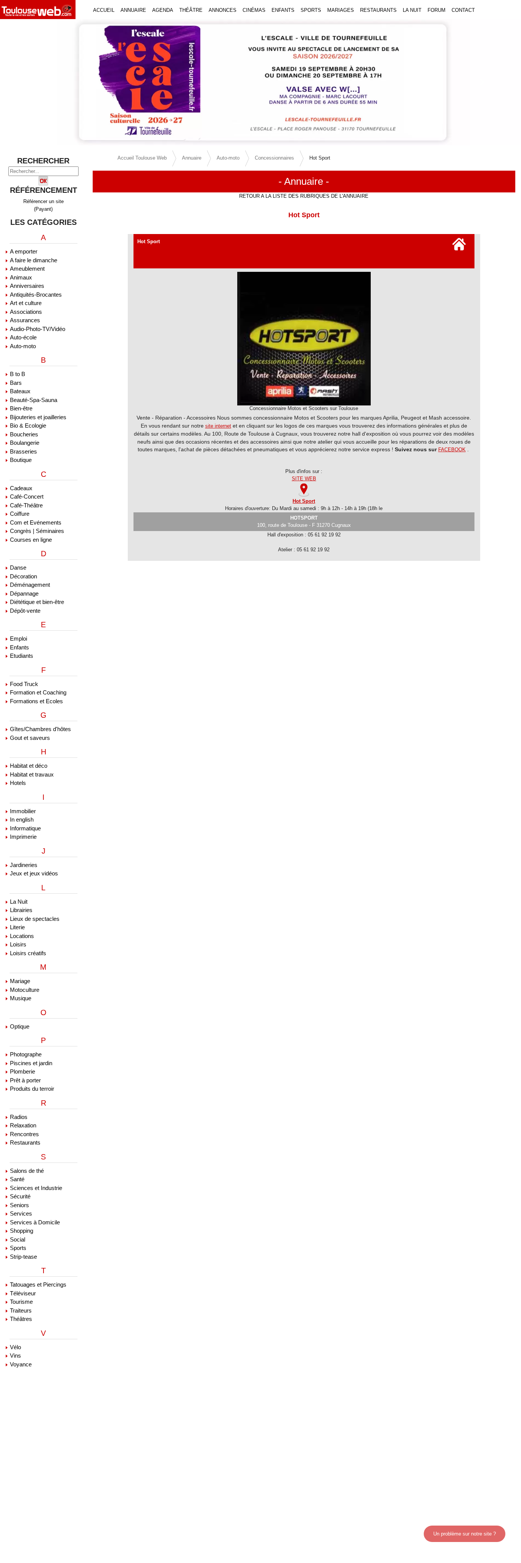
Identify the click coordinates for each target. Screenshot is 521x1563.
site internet (218, 426)
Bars (16, 382)
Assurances (25, 320)
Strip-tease (23, 1256)
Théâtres (21, 1319)
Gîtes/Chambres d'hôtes (40, 729)
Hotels (18, 783)
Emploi (18, 638)
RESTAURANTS (378, 10)
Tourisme (21, 1301)
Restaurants (25, 1142)
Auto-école (23, 337)
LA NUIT (412, 10)
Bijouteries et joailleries (38, 417)
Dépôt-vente (25, 610)
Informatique (25, 828)
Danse (18, 567)
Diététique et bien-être (37, 602)
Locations (22, 936)
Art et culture (26, 303)
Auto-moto (23, 346)
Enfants (19, 647)
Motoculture (24, 990)
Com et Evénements (35, 522)
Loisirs (18, 944)
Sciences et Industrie (36, 1188)
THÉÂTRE (191, 10)
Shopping (21, 1230)
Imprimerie (23, 836)
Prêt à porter (25, 1080)
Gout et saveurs (30, 738)
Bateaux (20, 391)
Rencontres (24, 1134)
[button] (39, 82)
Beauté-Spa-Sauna (33, 400)
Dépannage (24, 593)
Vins (15, 1355)
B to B (17, 374)
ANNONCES (222, 10)
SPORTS (311, 10)
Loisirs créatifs (28, 953)
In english (22, 819)
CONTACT (463, 10)
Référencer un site (43, 201)
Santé (17, 1179)
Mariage (20, 981)
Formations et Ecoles (36, 701)
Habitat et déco (28, 765)
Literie (17, 927)
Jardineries (23, 865)
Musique (20, 998)
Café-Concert (26, 496)
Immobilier (23, 811)
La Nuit (18, 901)
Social (17, 1239)
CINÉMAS (254, 10)
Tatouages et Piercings (38, 1284)
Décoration (23, 576)
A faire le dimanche (33, 260)
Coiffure (19, 513)
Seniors (19, 1205)
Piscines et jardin (31, 1063)
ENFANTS (283, 10)
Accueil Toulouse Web (142, 158)
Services (21, 1213)
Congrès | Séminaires (37, 531)
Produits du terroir (32, 1088)
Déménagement (30, 584)
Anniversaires (27, 286)
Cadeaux (21, 488)
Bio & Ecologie (28, 425)
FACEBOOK (452, 449)
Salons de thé (27, 1170)
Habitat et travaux (32, 774)
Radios (18, 1117)
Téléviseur (23, 1293)
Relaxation (23, 1125)
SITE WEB (304, 478)
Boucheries (24, 434)
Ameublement (27, 268)
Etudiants (21, 655)
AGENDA (162, 10)
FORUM (436, 10)
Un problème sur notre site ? (464, 1534)
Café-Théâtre (26, 505)
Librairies (21, 910)
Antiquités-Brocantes (36, 294)
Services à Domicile (35, 1222)
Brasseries (23, 451)
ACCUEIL (103, 10)
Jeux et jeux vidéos (34, 873)
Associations (26, 311)
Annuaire (191, 158)
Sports (18, 1248)
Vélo (15, 1347)
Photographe (26, 1054)
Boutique (21, 460)
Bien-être (21, 408)
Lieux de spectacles (34, 919)
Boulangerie (24, 442)
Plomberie (22, 1071)
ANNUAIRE (133, 10)
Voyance (21, 1364)
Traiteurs (21, 1310)
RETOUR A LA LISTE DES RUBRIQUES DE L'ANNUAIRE (303, 196)
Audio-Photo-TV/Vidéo (37, 329)
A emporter (23, 251)
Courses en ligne (31, 539)
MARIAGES (340, 10)
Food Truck (24, 684)
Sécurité (20, 1196)
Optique (19, 1026)
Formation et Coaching (38, 692)
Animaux (21, 277)
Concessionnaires (274, 158)
